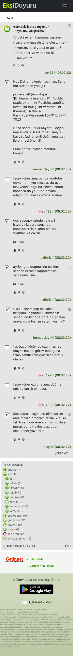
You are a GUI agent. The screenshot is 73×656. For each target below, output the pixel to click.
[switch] (24, 602)
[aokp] (52, 447)
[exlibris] (53, 257)
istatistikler (37, 559)
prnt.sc (18, 241)
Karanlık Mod (41, 602)
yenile (59, 453)
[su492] (54, 73)
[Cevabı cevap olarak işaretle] (7, 179)
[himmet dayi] (52, 169)
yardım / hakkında (42, 565)
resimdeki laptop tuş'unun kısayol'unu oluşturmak (31, 29)
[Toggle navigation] (65, 6)
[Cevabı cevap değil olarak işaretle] (7, 82)
